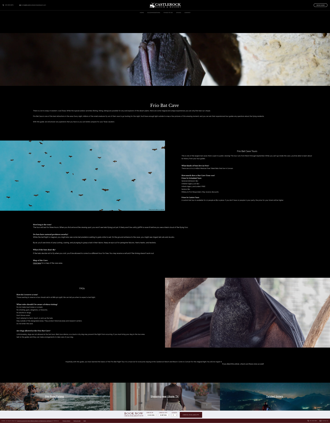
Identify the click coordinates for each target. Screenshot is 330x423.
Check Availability (191, 415)
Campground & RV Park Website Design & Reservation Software (34, 420)
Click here (37, 263)
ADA (85, 420)
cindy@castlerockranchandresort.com (34, 5)
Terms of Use (76, 420)
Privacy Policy (66, 420)
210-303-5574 (9, 5)
